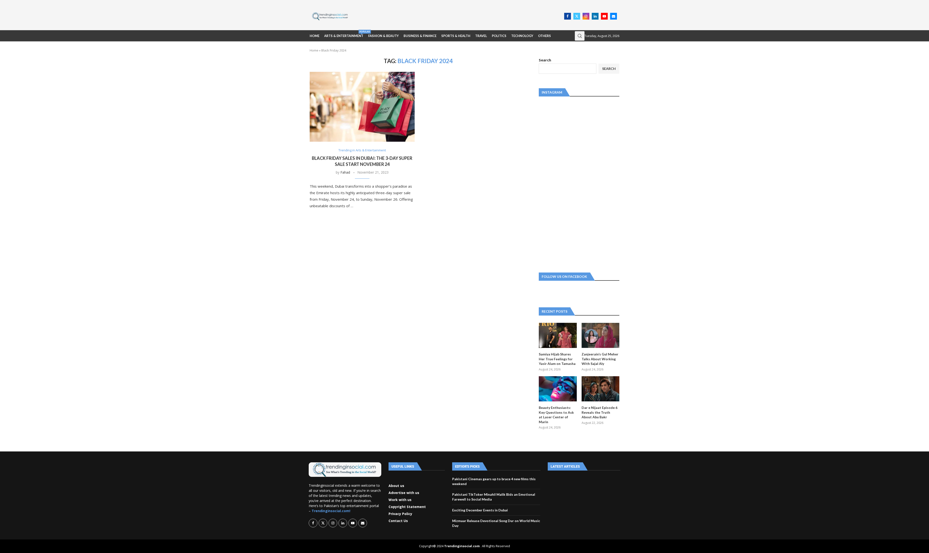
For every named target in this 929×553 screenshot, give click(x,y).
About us (396, 485)
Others (544, 36)
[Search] (579, 36)
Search (545, 60)
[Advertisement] (457, 16)
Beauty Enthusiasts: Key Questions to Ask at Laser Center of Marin (556, 415)
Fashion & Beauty (383, 36)
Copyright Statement (407, 507)
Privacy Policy (400, 514)
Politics (499, 36)
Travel (481, 36)
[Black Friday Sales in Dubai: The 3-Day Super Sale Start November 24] (362, 107)
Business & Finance (420, 36)
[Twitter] (576, 16)
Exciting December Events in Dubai (480, 510)
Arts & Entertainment (343, 34)
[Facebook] (567, 16)
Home (314, 36)
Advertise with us (404, 492)
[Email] (613, 16)
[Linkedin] (595, 16)
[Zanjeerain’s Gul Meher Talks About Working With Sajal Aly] (600, 335)
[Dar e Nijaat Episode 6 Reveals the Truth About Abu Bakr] (600, 388)
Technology (522, 36)
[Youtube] (604, 16)
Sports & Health (455, 36)
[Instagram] (586, 16)
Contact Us (398, 521)
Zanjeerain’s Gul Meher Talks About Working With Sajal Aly (600, 359)
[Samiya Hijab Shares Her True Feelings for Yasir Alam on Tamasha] (558, 335)
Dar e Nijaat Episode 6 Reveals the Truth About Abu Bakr (599, 412)
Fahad (345, 172)
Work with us (400, 499)
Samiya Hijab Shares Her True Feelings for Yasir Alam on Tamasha (557, 359)
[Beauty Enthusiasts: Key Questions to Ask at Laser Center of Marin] (558, 388)
